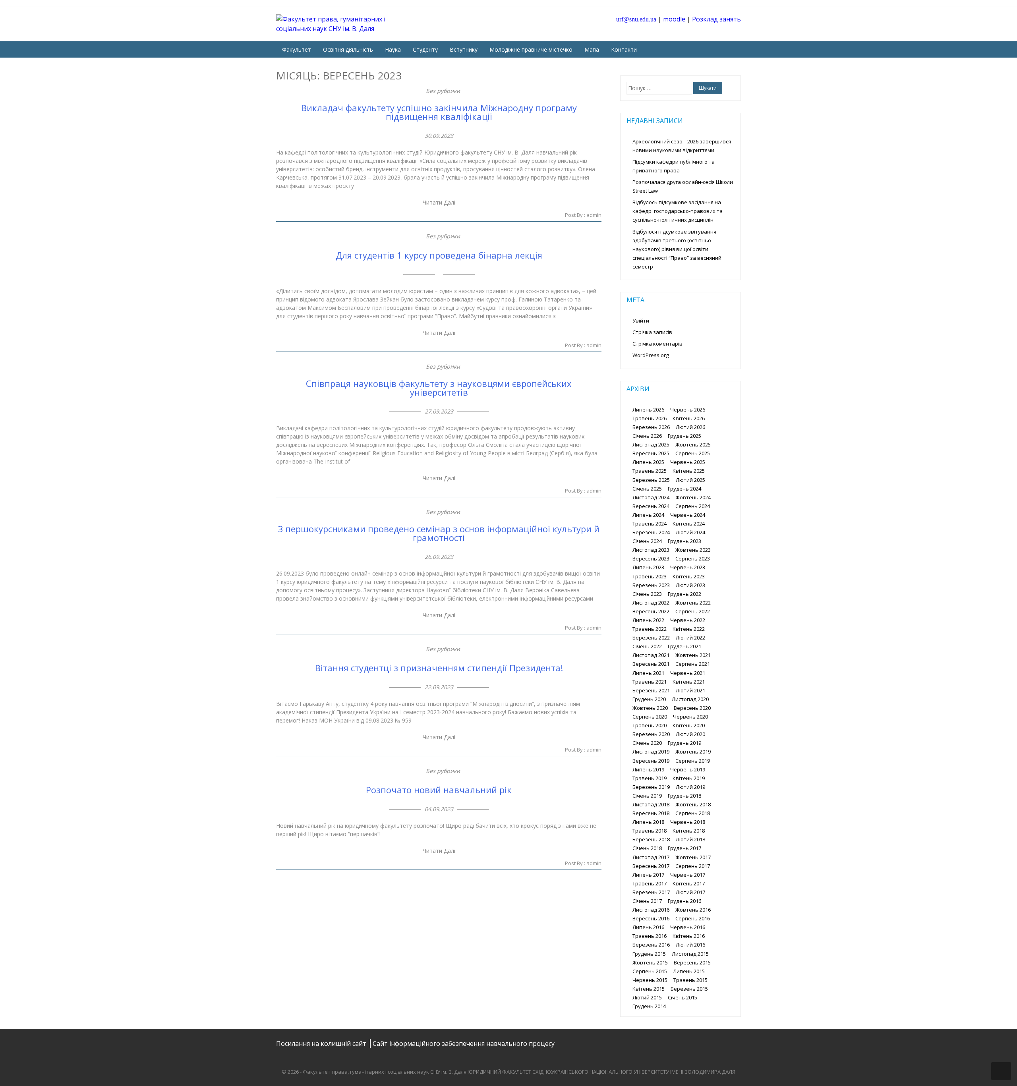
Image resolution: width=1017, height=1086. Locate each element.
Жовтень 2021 (693, 655)
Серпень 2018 (692, 813)
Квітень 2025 (689, 470)
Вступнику (464, 49)
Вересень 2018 (650, 813)
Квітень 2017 (689, 883)
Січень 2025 (647, 488)
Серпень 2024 (692, 506)
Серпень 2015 (649, 971)
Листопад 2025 (650, 444)
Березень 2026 (651, 427)
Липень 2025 (648, 462)
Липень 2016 (648, 927)
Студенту (425, 49)
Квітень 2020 (689, 725)
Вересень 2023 (650, 558)
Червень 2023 (687, 567)
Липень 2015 (689, 971)
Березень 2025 (651, 479)
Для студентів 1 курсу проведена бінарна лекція (439, 255)
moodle (674, 19)
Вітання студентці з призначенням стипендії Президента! (439, 667)
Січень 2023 (647, 593)
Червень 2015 (649, 980)
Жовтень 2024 (693, 497)
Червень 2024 (687, 514)
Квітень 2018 (689, 830)
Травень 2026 (649, 418)
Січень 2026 (647, 435)
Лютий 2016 (690, 944)
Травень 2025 (649, 470)
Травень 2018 (649, 830)
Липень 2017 (648, 874)
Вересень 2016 (650, 918)
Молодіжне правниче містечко (530, 49)
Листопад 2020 (690, 699)
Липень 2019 (648, 769)
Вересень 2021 (650, 663)
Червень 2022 (687, 620)
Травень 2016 (649, 935)
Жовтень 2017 (693, 857)
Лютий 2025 (690, 479)
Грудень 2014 (649, 1006)
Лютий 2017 (690, 892)
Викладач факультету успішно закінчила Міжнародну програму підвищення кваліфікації (439, 112)
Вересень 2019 (650, 760)
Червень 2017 (687, 874)
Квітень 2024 (689, 523)
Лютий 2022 (690, 637)
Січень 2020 (647, 742)
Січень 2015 (682, 997)
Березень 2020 (651, 734)
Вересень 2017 (650, 866)
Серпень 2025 (692, 453)
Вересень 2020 (692, 707)
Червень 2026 (687, 409)
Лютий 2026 (690, 427)
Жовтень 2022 (693, 602)
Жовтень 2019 (693, 751)
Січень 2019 (647, 795)
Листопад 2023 (650, 549)
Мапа (591, 49)
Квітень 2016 (689, 935)
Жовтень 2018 (693, 804)
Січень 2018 (647, 848)
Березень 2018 (651, 839)
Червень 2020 (690, 716)
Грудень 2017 (684, 848)
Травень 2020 (649, 725)
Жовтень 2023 (693, 549)
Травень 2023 (649, 576)
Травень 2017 (649, 883)
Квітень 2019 (689, 778)
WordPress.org (650, 355)
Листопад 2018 (650, 804)
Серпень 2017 (692, 866)
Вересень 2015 (692, 962)
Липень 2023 (648, 567)
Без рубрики (443, 91)
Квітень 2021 (689, 681)
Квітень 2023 (689, 576)
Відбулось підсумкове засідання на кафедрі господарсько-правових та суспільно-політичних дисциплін (677, 211)
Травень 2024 (649, 523)
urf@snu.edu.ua (636, 19)
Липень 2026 (648, 409)
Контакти (624, 49)
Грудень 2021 (684, 646)
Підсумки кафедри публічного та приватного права (673, 166)
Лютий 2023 (690, 585)
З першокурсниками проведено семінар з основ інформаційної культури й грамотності (438, 533)
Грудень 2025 (684, 435)
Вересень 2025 (650, 453)
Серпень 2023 (692, 558)
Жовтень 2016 (693, 909)
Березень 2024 (651, 532)
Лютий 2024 (690, 532)
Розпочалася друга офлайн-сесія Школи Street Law (682, 186)
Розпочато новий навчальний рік (439, 789)
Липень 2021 (648, 672)
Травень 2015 (690, 980)
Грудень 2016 (684, 900)
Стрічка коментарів (657, 343)
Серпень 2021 (692, 663)
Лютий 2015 (647, 997)
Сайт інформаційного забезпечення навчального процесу (464, 1043)
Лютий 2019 (690, 786)
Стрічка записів (652, 332)
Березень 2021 (651, 690)
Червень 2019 (687, 769)
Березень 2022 (651, 637)
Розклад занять (716, 19)
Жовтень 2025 (693, 444)
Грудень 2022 (684, 593)
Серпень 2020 (649, 716)
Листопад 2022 (650, 602)
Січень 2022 (647, 646)
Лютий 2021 (690, 690)
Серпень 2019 (692, 760)
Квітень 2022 (689, 628)
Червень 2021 (687, 672)
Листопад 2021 (650, 655)
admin (593, 214)
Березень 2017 (651, 892)
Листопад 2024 (650, 497)
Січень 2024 (647, 541)
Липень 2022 (648, 620)
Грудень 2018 (684, 795)
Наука (393, 49)
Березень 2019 (651, 786)
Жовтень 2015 (650, 962)
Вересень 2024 (650, 506)
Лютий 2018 (690, 839)
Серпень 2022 (692, 611)
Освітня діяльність (348, 49)
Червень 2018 (687, 821)
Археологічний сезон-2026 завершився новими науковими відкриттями (681, 146)
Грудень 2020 (649, 699)
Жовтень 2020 (650, 707)
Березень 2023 (651, 585)
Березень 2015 (689, 988)
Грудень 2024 (684, 488)
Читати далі (439, 202)
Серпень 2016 (692, 918)
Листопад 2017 (650, 857)
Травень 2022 (649, 628)
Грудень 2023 (684, 541)
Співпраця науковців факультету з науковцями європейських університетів (439, 387)
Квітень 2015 (648, 988)
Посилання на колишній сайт (322, 1043)
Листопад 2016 (650, 909)
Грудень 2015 (649, 953)
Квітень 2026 (689, 418)
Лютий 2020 (690, 734)
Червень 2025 (687, 462)
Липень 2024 (648, 514)
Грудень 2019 (684, 742)
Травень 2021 (649, 681)
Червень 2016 (687, 927)
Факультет (296, 49)
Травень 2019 (649, 778)
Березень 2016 (651, 944)
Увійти (640, 320)
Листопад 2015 (690, 953)
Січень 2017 (647, 900)
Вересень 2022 (650, 611)
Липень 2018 (648, 821)
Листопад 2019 (650, 751)
